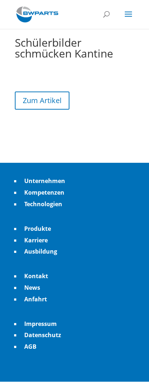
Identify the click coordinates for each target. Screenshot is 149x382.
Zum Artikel (42, 100)
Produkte (37, 229)
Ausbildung (40, 251)
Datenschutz (42, 335)
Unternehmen (44, 181)
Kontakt (36, 276)
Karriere (36, 240)
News (32, 288)
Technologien (43, 204)
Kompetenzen (44, 192)
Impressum (40, 324)
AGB (30, 347)
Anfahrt (35, 299)
